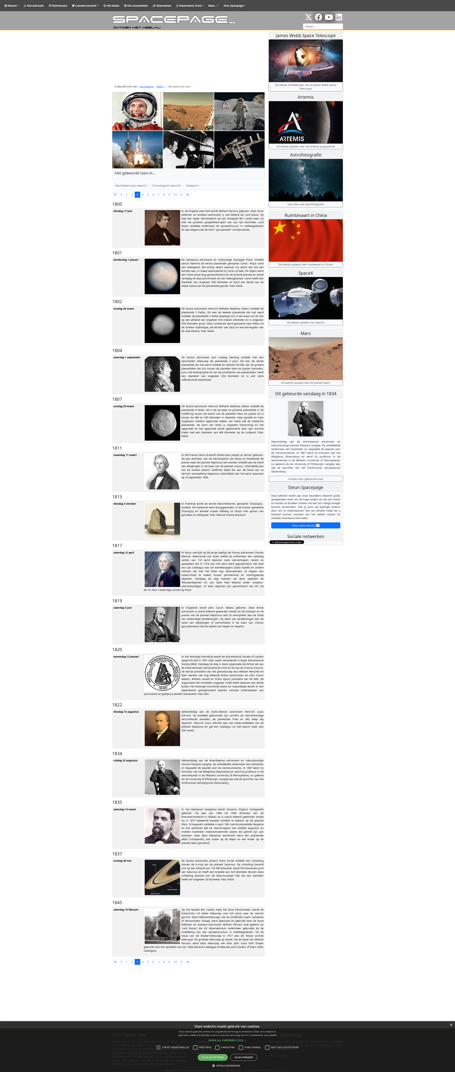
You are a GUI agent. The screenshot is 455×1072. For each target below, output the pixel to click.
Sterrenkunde (35, 5)
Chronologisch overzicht (166, 185)
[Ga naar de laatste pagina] (187, 195)
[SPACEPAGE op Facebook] (318, 19)
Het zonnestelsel (137, 5)
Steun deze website (304, 525)
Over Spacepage (233, 5)
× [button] (451, 1025)
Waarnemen (163, 5)
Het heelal (112, 5)
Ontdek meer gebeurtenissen (305, 479)
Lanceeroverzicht (85, 5)
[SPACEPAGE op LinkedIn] (339, 19)
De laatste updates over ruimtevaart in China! (306, 264)
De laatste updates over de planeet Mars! (305, 382)
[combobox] (323, 26)
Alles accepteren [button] (213, 1057)
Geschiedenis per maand (130, 185)
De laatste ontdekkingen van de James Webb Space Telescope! (305, 86)
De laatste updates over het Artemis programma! (306, 146)
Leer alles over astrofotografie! (306, 204)
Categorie (191, 185)
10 (175, 194)
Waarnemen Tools (190, 5)
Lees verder (270, 1035)
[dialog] (227, 1046)
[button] (227, 1040)
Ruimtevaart (59, 5)
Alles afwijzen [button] (244, 1057)
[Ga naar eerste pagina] (115, 195)
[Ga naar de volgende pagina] (181, 195)
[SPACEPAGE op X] (308, 19)
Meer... (212, 5)
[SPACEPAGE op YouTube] (329, 19)
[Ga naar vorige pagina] (121, 195)
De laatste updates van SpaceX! (305, 322)
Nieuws (12, 5)
